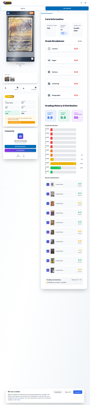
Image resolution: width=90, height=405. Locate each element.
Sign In (23, 8)
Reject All (68, 392)
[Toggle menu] (85, 3)
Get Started (67, 8)
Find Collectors (21, 146)
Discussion (21, 150)
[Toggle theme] (81, 2)
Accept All (78, 392)
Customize (58, 392)
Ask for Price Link (15, 122)
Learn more (16, 399)
